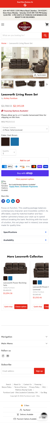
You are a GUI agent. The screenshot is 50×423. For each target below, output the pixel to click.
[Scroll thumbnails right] (46, 84)
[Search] (45, 35)
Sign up (39, 371)
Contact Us (27, 384)
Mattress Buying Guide (23, 390)
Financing (37, 384)
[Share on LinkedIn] (13, 201)
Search (8, 384)
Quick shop (8, 307)
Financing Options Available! (15, 111)
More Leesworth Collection (25, 256)
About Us (17, 384)
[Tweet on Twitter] (8, 201)
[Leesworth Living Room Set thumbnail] (7, 84)
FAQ (44, 387)
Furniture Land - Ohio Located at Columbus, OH (20, 392)
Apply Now (14, 186)
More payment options (25, 179)
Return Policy (7, 387)
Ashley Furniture (10, 98)
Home (3, 43)
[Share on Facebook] (3, 201)
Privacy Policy (34, 387)
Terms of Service (20, 387)
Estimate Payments (29, 186)
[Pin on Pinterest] (18, 201)
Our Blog (44, 392)
